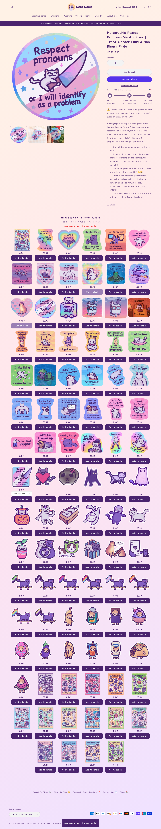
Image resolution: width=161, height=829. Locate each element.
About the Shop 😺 (62, 792)
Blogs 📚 (124, 792)
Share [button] (112, 205)
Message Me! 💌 (110, 792)
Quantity (110, 58)
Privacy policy (45, 823)
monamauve (19, 823)
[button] (12, 7)
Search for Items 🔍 (42, 792)
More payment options (129, 85)
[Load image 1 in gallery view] (18, 134)
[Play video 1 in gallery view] (55, 134)
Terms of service (58, 823)
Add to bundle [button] (22, 258)
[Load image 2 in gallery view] (37, 134)
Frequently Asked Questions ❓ (86, 792)
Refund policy (32, 823)
